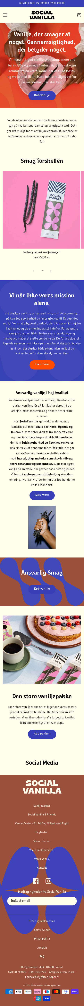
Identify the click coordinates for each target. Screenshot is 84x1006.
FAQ (42, 956)
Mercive (57, 985)
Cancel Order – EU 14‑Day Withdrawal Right (42, 823)
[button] (5, 15)
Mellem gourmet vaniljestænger (41, 252)
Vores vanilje (42, 859)
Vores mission (42, 841)
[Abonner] (72, 901)
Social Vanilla (37, 985)
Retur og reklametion (42, 921)
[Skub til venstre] (33, 270)
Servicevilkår (42, 930)
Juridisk (42, 947)
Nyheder (42, 832)
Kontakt (42, 867)
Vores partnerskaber (42, 850)
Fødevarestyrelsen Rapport (42, 977)
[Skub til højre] (50, 270)
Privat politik (42, 938)
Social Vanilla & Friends (42, 814)
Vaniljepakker (42, 805)
